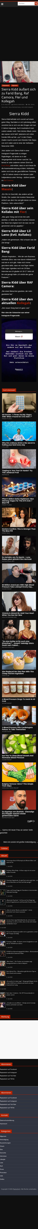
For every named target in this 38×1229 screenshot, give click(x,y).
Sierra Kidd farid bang (15, 107)
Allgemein (14, 85)
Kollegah (23, 303)
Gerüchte (3, 1153)
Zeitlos (2, 1179)
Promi (2, 1169)
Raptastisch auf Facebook (8, 1069)
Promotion (3, 1172)
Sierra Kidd (5, 107)
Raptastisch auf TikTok (7, 1079)
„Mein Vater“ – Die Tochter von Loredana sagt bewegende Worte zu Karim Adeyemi (19, 962)
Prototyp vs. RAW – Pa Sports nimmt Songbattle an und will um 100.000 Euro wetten (21, 942)
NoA (1, 1166)
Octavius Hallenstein (18, 104)
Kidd (29, 104)
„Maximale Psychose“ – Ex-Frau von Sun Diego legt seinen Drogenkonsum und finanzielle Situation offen (21, 901)
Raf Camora (8, 180)
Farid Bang (6, 166)
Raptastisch (6, 85)
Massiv (7, 189)
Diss (1, 1149)
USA (1, 1176)
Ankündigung (4, 1139)
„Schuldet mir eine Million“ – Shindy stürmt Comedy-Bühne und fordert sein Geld (21, 1004)
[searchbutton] (36, 3)
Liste (1, 1162)
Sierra (32, 104)
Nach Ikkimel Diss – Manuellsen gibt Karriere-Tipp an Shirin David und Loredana (21, 972)
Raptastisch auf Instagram (8, 1072)
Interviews (3, 1156)
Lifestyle (2, 1159)
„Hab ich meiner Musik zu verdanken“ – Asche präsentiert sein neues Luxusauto (19, 911)
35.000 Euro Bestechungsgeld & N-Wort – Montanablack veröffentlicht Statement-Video (22, 952)
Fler (23, 212)
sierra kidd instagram (27, 107)
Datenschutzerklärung (7, 1120)
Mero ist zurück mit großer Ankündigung (20, 842)
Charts (2, 1146)
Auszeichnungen (5, 1143)
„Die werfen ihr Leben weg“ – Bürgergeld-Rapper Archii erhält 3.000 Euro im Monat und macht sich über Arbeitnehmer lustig (21, 983)
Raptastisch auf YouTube (8, 1076)
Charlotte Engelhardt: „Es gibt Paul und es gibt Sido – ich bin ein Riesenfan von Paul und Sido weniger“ (22, 881)
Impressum (3, 1123)
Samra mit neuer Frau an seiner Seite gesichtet (16, 831)
